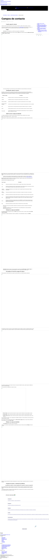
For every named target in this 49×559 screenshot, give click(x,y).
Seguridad (3, 553)
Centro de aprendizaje (3, 1)
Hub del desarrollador (4, 548)
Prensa (2, 540)
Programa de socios (4, 538)
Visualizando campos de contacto (41, 24)
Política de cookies (4, 552)
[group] (24, 535)
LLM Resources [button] (3, 535)
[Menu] (0, 3)
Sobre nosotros (3, 537)
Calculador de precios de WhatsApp (6, 544)
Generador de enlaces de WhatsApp (6, 545)
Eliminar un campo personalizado (41, 28)
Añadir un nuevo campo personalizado (42, 25)
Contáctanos (1, 2)
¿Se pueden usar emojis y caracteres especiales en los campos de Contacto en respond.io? (42, 31)
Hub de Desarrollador (8, 1)
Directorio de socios (4, 539)
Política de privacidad (4, 551)
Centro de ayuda (4, 547)
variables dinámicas (21, 27)
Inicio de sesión (5, 2)
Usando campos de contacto (40, 23)
